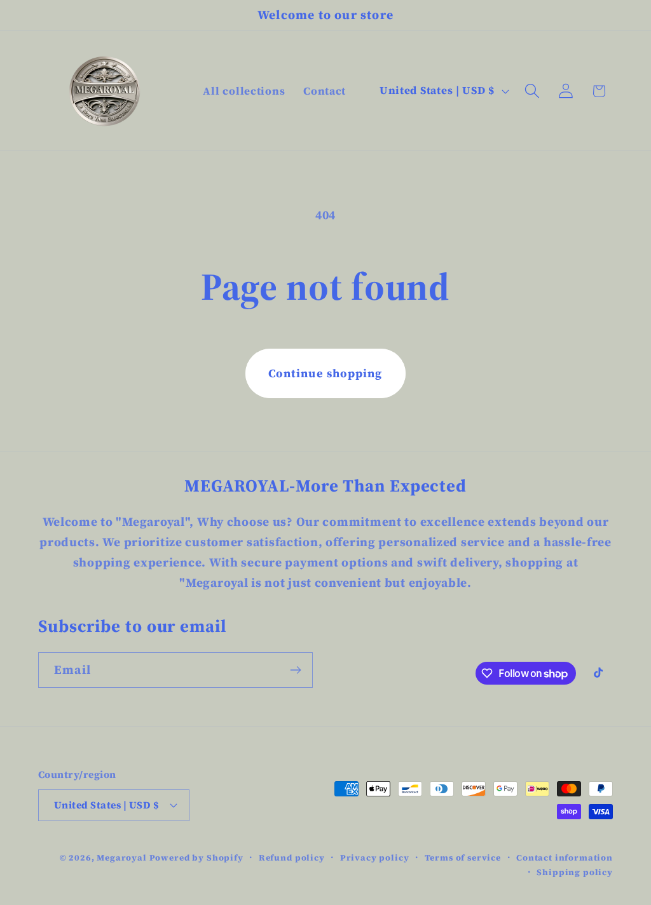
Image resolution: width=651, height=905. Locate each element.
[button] (532, 91)
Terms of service (463, 857)
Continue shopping (325, 373)
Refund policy (292, 857)
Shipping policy (575, 872)
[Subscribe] (295, 670)
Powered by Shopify (196, 857)
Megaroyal (122, 857)
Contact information (564, 857)
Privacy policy (374, 857)
